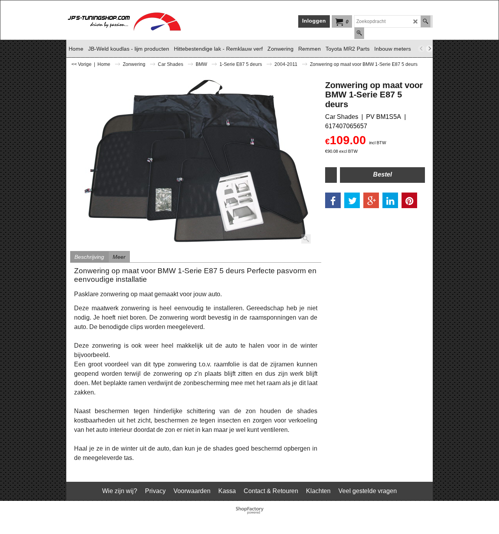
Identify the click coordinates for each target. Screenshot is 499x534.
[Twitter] (352, 200)
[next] (429, 48)
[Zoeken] (425, 21)
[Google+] (371, 200)
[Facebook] (333, 200)
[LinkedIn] (390, 200)
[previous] (421, 48)
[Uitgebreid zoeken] (359, 33)
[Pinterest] (409, 200)
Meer (119, 257)
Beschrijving (89, 257)
